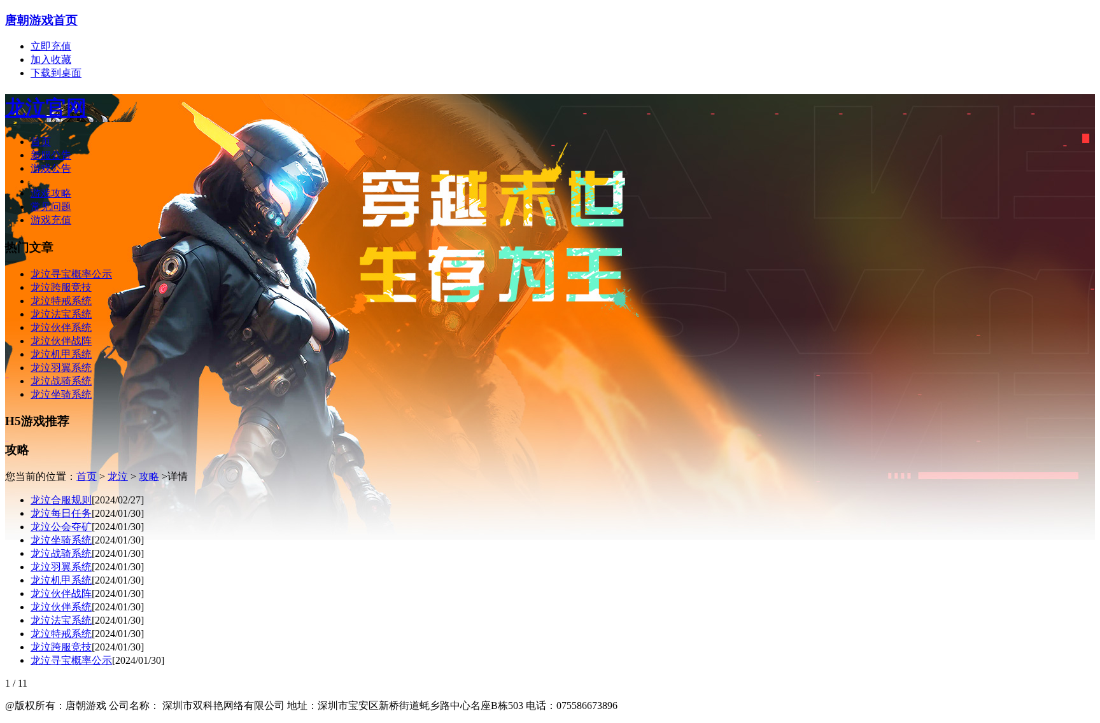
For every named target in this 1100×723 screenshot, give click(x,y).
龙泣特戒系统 (61, 633)
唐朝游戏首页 (41, 20)
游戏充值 (51, 219)
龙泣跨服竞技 (61, 647)
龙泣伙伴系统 (61, 606)
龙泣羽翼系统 (61, 566)
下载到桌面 (56, 72)
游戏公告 (51, 168)
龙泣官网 (46, 107)
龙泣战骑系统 (61, 553)
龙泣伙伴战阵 (61, 593)
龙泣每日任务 (61, 513)
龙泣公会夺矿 (61, 526)
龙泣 (118, 476)
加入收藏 (51, 59)
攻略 (149, 476)
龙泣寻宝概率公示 (71, 660)
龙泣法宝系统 (61, 620)
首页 (41, 141)
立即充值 (51, 46)
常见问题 (51, 206)
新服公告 (51, 155)
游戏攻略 (51, 193)
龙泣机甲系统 (61, 580)
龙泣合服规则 (61, 500)
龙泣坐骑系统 (61, 540)
